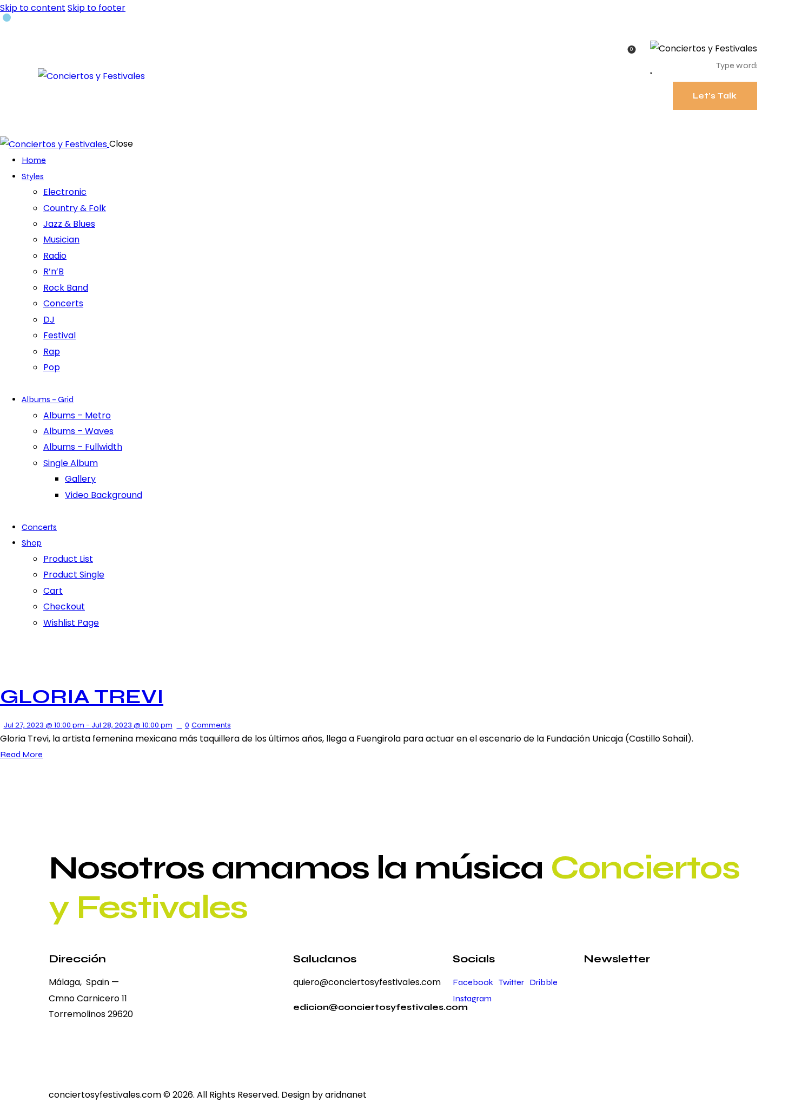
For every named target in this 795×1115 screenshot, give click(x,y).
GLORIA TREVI (81, 696)
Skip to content (32, 8)
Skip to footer (96, 8)
